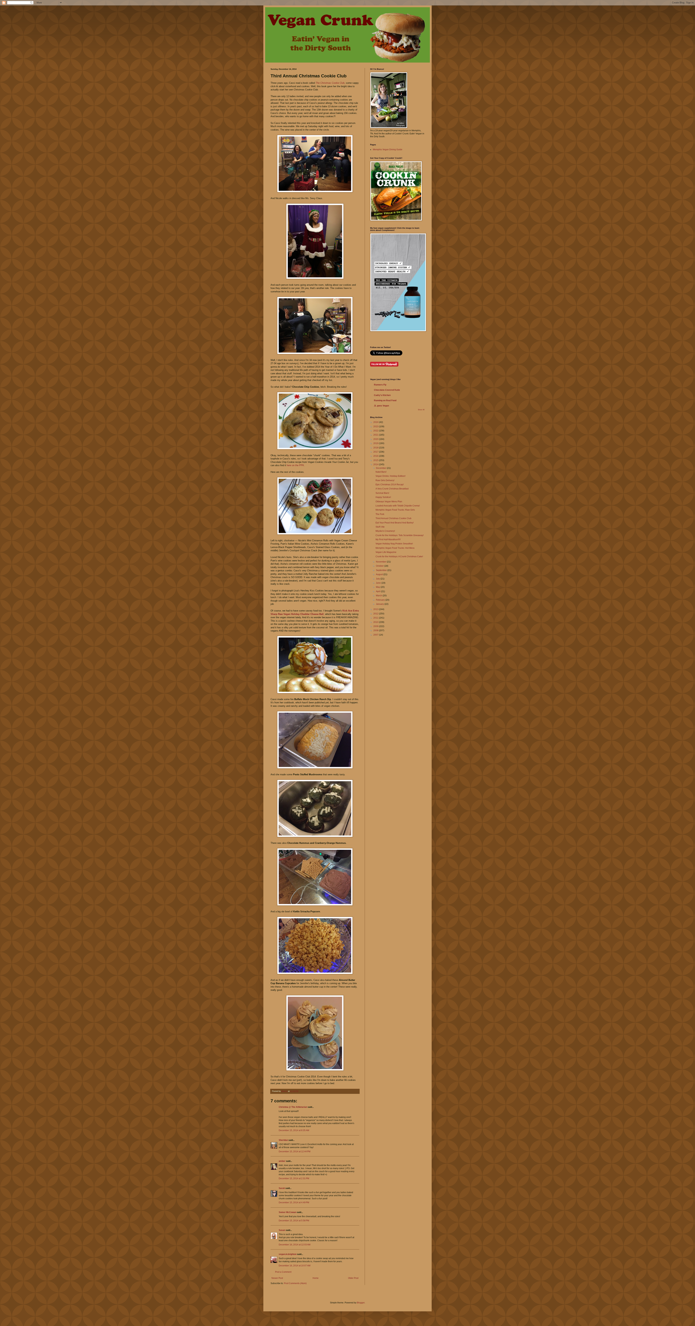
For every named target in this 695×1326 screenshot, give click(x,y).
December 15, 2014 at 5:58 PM (294, 1220)
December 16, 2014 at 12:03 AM (294, 1244)
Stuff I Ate (380, 527)
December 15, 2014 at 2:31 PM (294, 1178)
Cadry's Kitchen (382, 395)
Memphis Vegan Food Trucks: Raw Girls (395, 510)
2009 (376, 626)
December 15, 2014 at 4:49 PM (294, 1202)
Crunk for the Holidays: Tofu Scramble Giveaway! (400, 535)
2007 (376, 635)
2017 (376, 452)
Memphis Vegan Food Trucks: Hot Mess (395, 548)
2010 (376, 622)
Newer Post (277, 1278)
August (379, 574)
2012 (376, 613)
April (378, 591)
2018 (376, 447)
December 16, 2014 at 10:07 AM (294, 1265)
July (378, 578)
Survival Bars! (382, 493)
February (380, 600)
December (381, 468)
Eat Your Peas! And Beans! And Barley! (395, 522)
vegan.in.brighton (287, 1254)
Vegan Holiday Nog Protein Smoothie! (394, 543)
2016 (376, 456)
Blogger (361, 1302)
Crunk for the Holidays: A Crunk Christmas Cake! (399, 556)
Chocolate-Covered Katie (387, 390)
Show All (421, 410)
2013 (376, 609)
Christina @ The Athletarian (293, 1107)
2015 (376, 460)
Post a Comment (283, 1272)
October (380, 566)
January (380, 604)
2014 (376, 464)
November (381, 561)
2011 (376, 618)
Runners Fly (380, 384)
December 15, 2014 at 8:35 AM (294, 1130)
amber (282, 1161)
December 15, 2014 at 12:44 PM (294, 1151)
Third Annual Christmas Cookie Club (393, 518)
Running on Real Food (385, 400)
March (379, 595)
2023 (376, 426)
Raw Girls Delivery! (385, 480)
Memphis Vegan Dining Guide (387, 149)
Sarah (282, 1188)
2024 (376, 422)
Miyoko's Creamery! (385, 531)
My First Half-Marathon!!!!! (388, 539)
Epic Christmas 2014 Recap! (390, 484)
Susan (282, 1230)
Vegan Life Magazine (386, 552)
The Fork (380, 514)
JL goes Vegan (381, 405)
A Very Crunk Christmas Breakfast (392, 488)
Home (316, 1278)
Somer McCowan (287, 1212)
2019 (376, 443)
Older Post (353, 1278)
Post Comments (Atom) (295, 1283)
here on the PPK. (296, 465)
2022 (376, 430)
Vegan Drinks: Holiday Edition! (390, 476)
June (378, 583)
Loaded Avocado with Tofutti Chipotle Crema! (398, 505)
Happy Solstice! (383, 497)
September (381, 570)
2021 (376, 435)
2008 (376, 630)
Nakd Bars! (381, 472)
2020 (376, 439)
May (378, 587)
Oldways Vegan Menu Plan (389, 501)
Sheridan (283, 1140)
